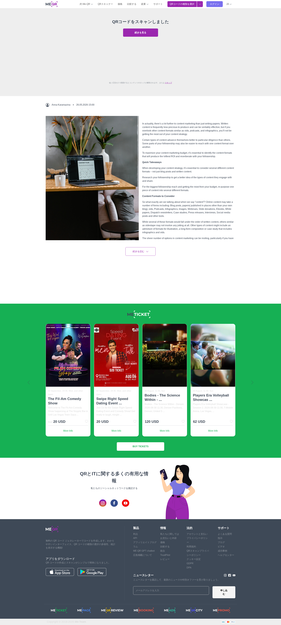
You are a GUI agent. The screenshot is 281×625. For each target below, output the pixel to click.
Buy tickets (141, 446)
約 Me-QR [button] (85, 4)
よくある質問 (225, 534)
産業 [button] (143, 4)
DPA (189, 567)
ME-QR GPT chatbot (144, 551)
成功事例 (222, 551)
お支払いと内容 (168, 538)
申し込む (223, 592)
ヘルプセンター (226, 555)
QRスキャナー (105, 4)
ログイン (214, 4)
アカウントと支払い (197, 534)
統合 (162, 551)
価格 (120, 4)
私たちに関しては (169, 534)
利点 (135, 534)
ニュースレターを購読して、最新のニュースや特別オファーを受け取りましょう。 (176, 580)
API (135, 538)
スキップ (168, 83)
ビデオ (221, 546)
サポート (158, 4)
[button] (229, 4)
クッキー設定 (194, 559)
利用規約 (191, 546)
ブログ (221, 542)
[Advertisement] (140, 58)
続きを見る (140, 32)
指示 (220, 538)
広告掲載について (142, 555)
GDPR (190, 563)
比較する (131, 4)
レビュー (165, 559)
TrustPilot (165, 555)
